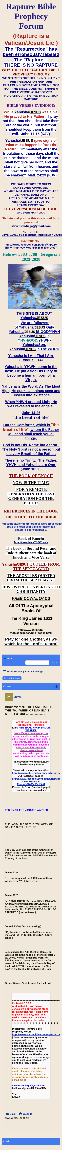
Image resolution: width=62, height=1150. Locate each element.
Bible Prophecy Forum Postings (25, 671)
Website (27, 1113)
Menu (9, 658)
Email (13, 1113)
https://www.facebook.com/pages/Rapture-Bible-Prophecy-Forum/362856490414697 (36, 781)
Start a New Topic (12, 678)
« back (6, 1141)
